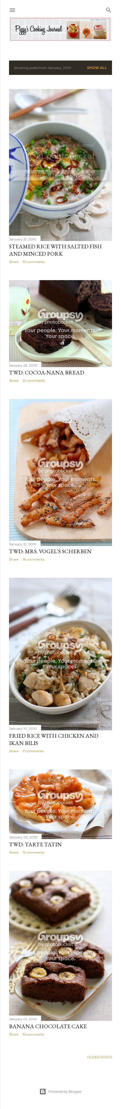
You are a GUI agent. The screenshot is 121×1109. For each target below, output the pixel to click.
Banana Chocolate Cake (48, 1026)
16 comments (33, 559)
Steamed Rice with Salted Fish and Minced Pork (55, 250)
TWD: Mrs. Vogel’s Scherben (50, 551)
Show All (97, 68)
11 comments (33, 751)
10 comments (34, 262)
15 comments (33, 1034)
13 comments (33, 852)
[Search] (108, 8)
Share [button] (13, 262)
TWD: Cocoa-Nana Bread (46, 372)
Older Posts (99, 1057)
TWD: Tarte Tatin (35, 844)
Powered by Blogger (65, 1091)
